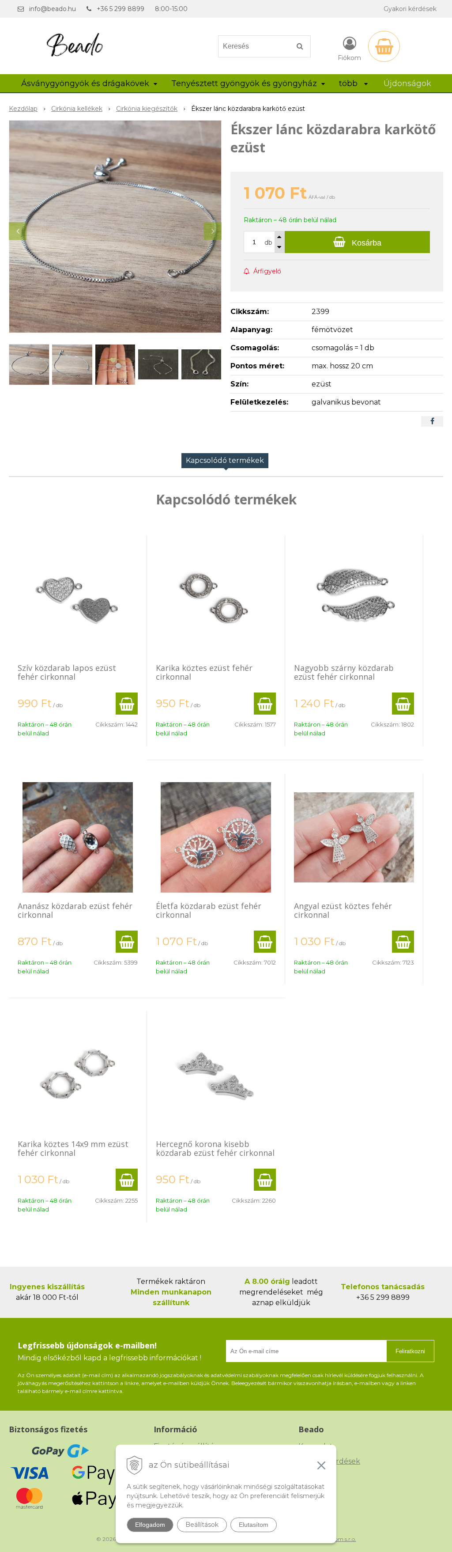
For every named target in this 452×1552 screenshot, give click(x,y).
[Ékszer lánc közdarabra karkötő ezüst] (115, 226)
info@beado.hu (52, 9)
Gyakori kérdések (410, 9)
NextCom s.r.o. (337, 1539)
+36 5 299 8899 (120, 9)
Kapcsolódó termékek (225, 460)
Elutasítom (253, 1524)
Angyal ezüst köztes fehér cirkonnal (343, 910)
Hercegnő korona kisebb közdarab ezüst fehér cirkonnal (215, 1148)
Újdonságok (407, 83)
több (349, 83)
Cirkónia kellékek (76, 109)
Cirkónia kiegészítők (146, 109)
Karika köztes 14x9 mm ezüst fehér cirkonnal (73, 1148)
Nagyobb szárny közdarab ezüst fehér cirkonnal (344, 672)
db (268, 242)
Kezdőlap (23, 109)
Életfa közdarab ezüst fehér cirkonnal (208, 910)
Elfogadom (150, 1524)
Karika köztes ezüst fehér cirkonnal (204, 672)
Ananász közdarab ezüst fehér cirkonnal (75, 910)
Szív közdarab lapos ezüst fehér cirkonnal (67, 672)
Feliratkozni (410, 1351)
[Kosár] (384, 46)
